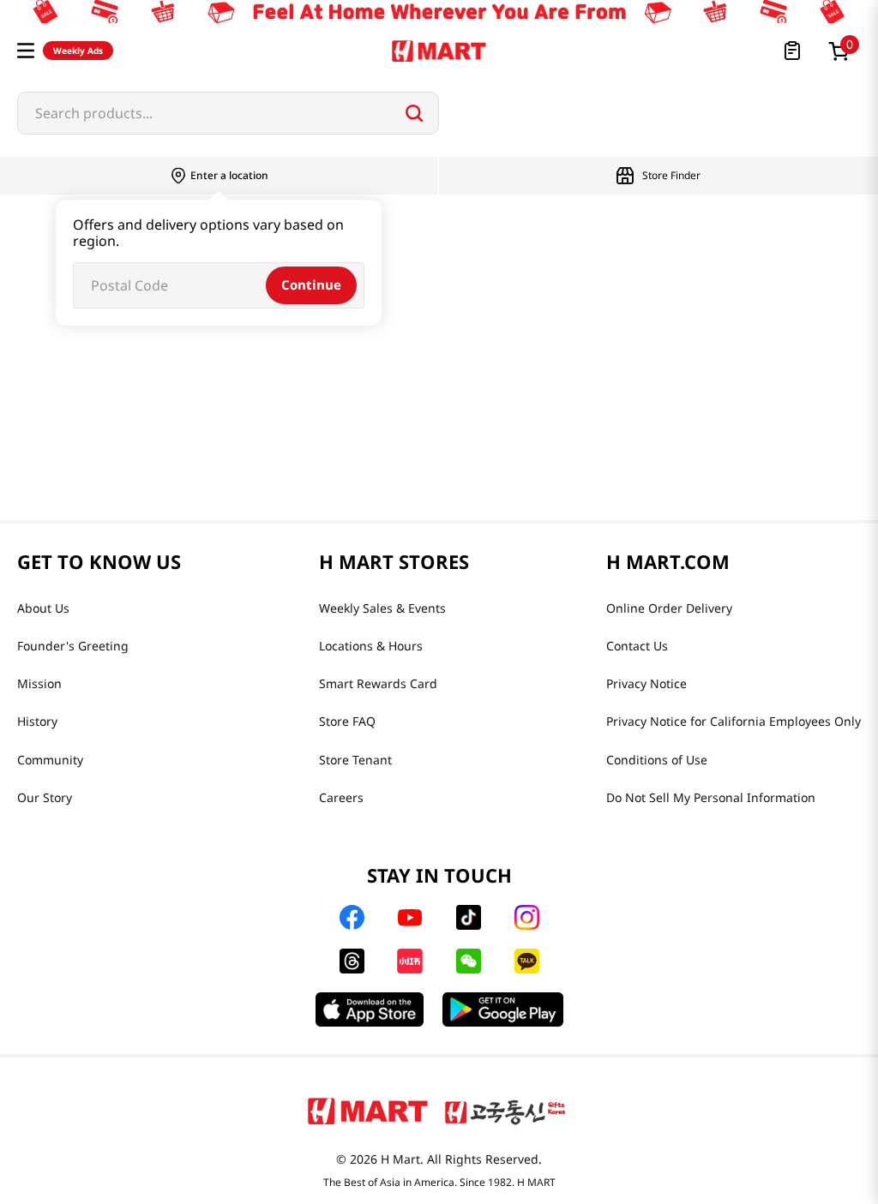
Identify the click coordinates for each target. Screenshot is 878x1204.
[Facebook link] (352, 917)
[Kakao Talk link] (526, 961)
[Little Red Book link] (409, 961)
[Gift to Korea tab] (505, 1110)
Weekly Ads (78, 51)
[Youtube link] (410, 917)
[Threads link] (352, 961)
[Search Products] (414, 113)
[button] (25, 50)
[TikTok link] (468, 917)
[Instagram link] (526, 917)
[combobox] (228, 113)
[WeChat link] (468, 961)
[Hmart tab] (368, 1110)
